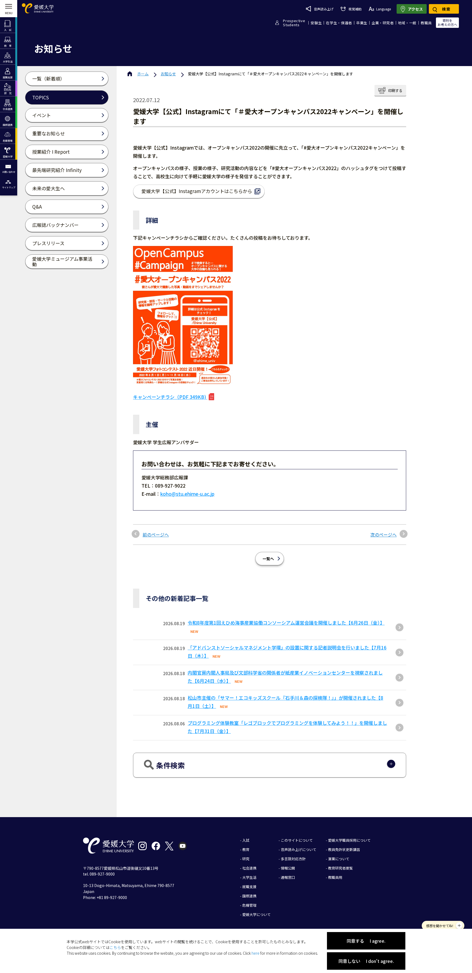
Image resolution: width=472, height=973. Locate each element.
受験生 (316, 23)
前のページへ (156, 535)
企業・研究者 (382, 23)
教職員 (426, 23)
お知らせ (168, 73)
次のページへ (383, 535)
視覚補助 (355, 9)
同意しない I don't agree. (366, 961)
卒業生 (361, 23)
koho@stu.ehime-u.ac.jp (187, 493)
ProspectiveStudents (294, 22)
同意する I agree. (366, 941)
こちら (115, 947)
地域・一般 (407, 23)
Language (383, 9)
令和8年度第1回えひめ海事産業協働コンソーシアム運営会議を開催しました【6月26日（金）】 (286, 622)
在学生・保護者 (339, 23)
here (255, 953)
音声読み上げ (324, 9)
